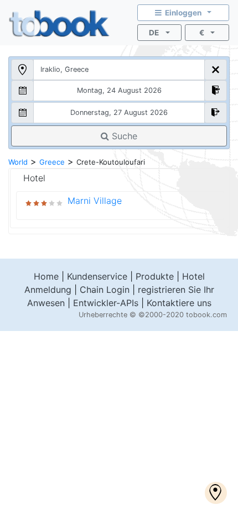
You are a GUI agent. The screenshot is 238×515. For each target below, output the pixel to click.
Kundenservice (97, 276)
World (18, 161)
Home (46, 276)
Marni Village (95, 200)
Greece (52, 161)
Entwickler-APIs (105, 302)
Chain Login (105, 289)
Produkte (155, 276)
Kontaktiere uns (179, 302)
